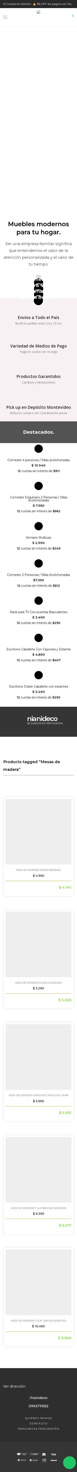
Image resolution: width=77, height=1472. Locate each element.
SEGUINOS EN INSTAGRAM (45, 723)
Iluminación (38, 291)
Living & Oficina (38, 285)
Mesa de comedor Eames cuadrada (38, 982)
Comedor (38, 279)
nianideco (42, 718)
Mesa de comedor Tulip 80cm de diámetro (38, 1208)
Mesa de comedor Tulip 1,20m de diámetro (38, 1320)
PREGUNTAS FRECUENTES (38, 1428)
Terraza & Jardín (38, 297)
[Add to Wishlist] (67, 803)
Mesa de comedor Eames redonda (38, 869)
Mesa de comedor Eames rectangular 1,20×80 (38, 1095)
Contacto (39, 1423)
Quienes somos (38, 1418)
